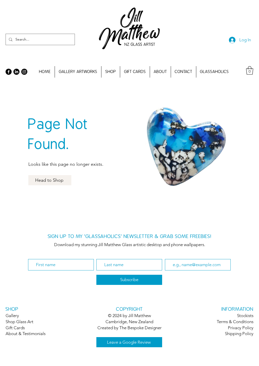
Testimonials (34, 333)
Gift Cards (15, 327)
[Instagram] (24, 72)
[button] (249, 70)
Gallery (12, 315)
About (11, 333)
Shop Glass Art (19, 321)
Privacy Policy (240, 327)
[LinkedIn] (16, 72)
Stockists (245, 315)
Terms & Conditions (235, 321)
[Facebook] (9, 72)
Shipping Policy (239, 333)
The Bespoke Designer (140, 327)
